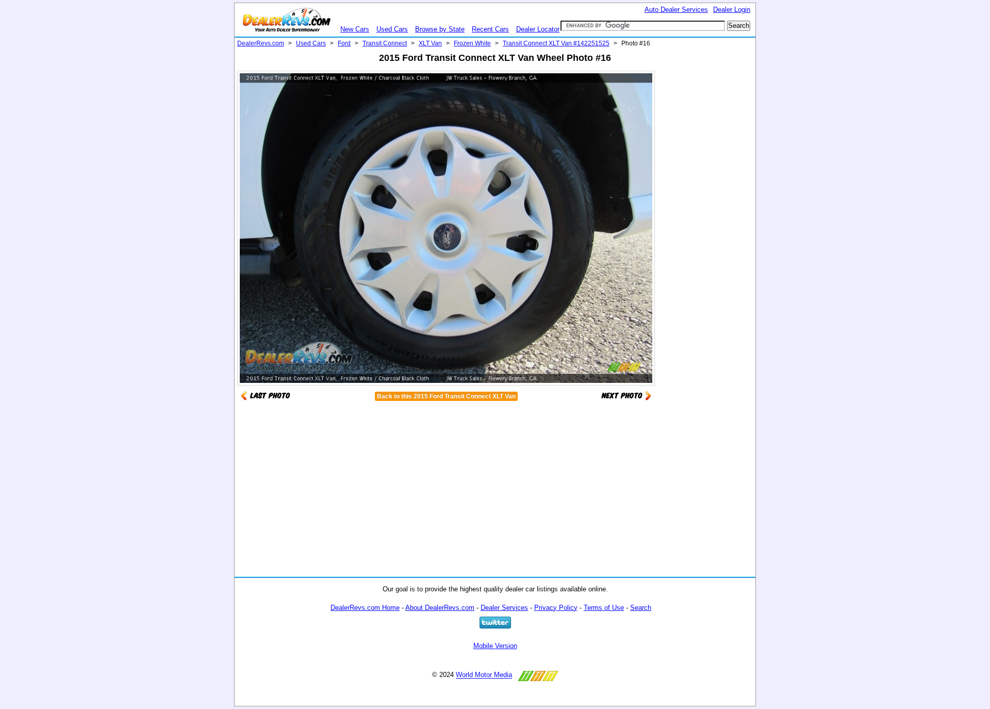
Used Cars (392, 29)
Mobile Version (495, 646)
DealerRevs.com (260, 43)
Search (640, 607)
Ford (344, 43)
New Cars (354, 29)
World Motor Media (484, 675)
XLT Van (430, 43)
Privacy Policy (556, 607)
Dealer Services (504, 607)
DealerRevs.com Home (365, 607)
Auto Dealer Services (676, 9)
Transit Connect (384, 43)
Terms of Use (604, 607)
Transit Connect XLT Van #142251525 (556, 43)
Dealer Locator (537, 29)
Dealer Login (731, 9)
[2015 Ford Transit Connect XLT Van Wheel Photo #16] (626, 395)
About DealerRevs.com (439, 607)
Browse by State (440, 29)
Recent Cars (490, 29)
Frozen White (472, 43)
